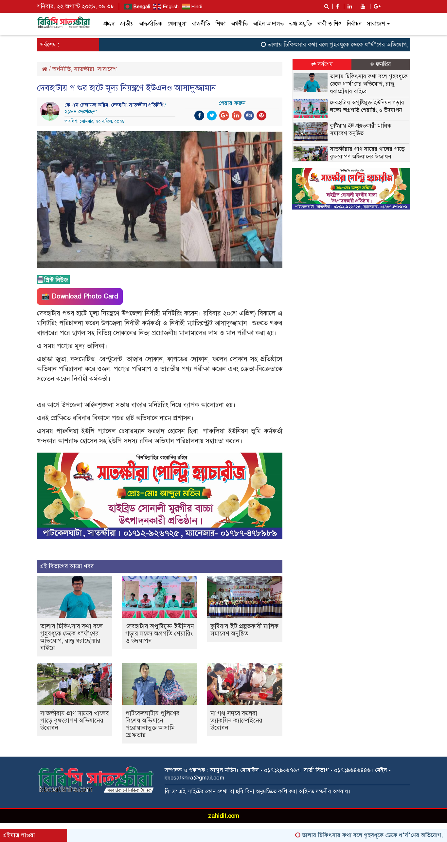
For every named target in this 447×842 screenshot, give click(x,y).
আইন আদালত (268, 23)
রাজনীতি (201, 23)
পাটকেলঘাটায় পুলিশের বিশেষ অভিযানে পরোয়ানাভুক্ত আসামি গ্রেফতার (152, 724)
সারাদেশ (376, 23)
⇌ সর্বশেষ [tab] (322, 64)
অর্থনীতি (239, 23)
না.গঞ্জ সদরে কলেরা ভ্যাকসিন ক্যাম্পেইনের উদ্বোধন (236, 720)
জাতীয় (127, 23)
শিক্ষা (220, 23)
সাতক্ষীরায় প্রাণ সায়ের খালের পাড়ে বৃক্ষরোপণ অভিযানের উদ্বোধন (74, 720)
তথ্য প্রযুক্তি (300, 23)
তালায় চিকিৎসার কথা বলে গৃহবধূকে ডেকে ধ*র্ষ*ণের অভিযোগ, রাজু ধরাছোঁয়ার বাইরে (342, 44)
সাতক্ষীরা (84, 69)
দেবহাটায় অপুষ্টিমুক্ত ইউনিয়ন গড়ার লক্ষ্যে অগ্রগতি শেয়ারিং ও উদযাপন (159, 633)
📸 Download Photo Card (80, 296)
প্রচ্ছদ (109, 23)
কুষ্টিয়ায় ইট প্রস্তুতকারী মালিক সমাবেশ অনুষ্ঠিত (244, 629)
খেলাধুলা (177, 23)
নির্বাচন (354, 23)
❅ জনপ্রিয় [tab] (380, 64)
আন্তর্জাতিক (150, 23)
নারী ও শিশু (329, 23)
